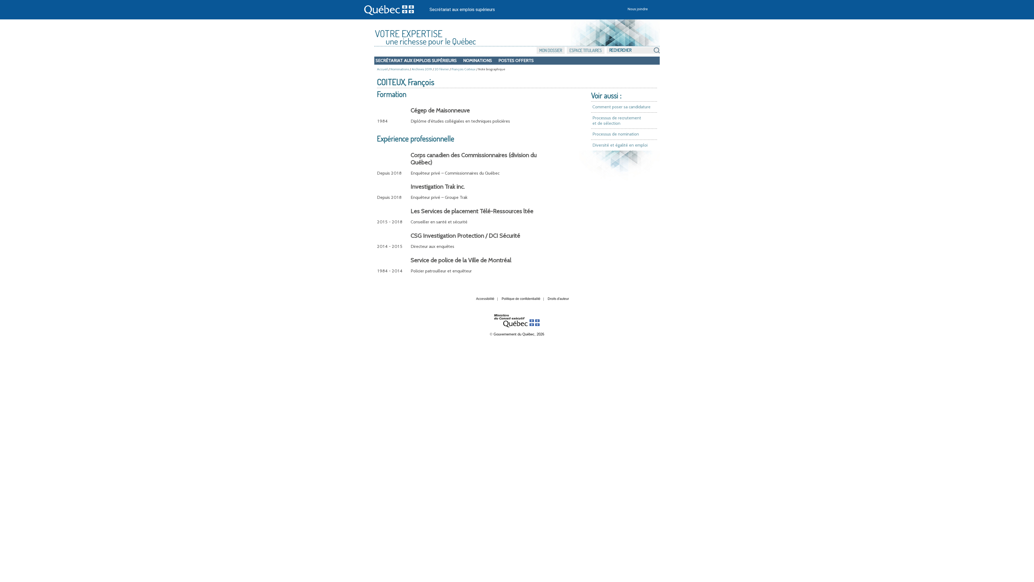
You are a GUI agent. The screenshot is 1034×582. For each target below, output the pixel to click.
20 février (442, 69)
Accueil (382, 69)
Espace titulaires (586, 50)
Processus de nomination (615, 134)
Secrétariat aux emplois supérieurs (462, 9)
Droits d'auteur (558, 298)
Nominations (477, 60)
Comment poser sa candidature (621, 106)
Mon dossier (550, 50)
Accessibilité (485, 298)
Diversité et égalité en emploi (620, 145)
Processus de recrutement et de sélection (616, 120)
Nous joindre (638, 9)
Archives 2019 (422, 69)
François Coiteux (464, 69)
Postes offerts (516, 60)
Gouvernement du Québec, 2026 (519, 334)
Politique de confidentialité (521, 298)
